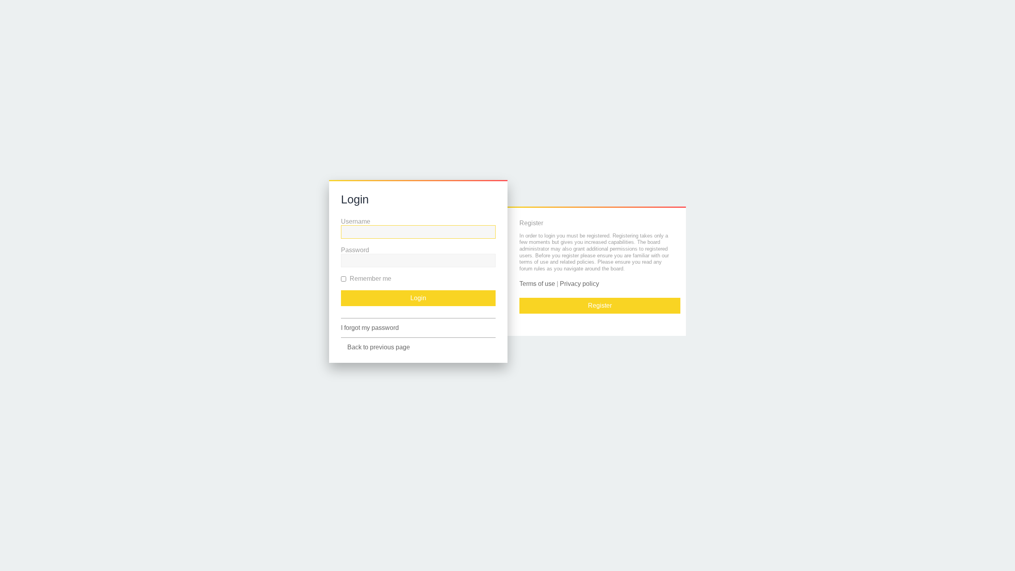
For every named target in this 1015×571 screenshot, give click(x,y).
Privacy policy (579, 283)
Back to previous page (378, 347)
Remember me (369, 278)
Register (600, 305)
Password (355, 250)
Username (355, 221)
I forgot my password (370, 327)
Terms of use (537, 283)
